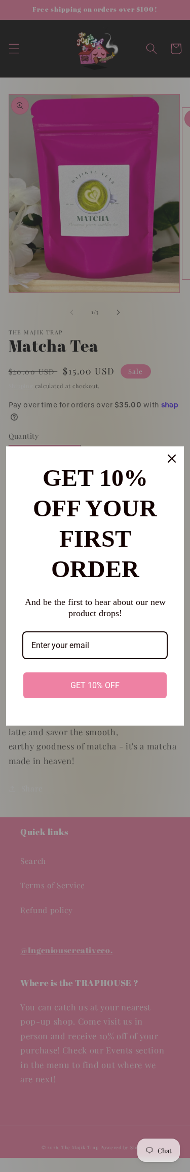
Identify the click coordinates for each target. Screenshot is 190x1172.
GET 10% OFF (95, 685)
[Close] (172, 458)
